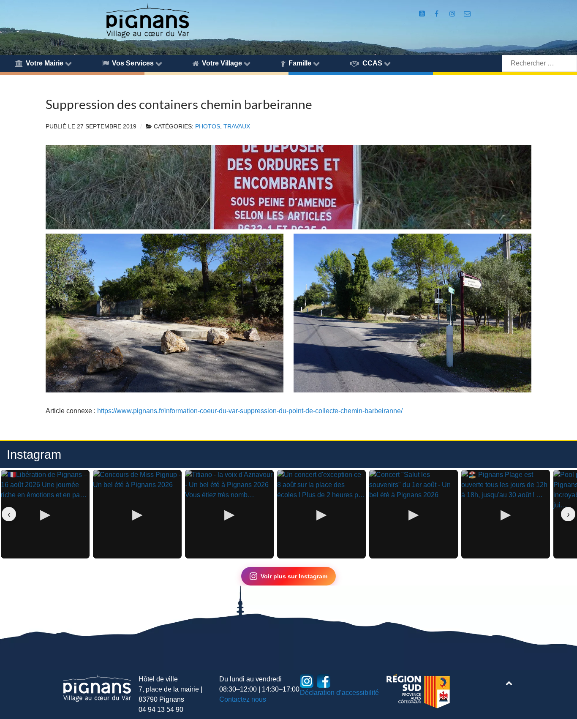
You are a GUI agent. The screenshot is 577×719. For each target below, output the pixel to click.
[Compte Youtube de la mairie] (423, 14)
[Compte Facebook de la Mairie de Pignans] (437, 14)
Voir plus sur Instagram (294, 576)
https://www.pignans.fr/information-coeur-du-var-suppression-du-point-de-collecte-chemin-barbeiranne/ (250, 410)
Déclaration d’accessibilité (339, 692)
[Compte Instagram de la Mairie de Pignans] (453, 14)
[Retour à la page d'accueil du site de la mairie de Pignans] (147, 20)
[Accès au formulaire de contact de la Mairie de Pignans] (467, 14)
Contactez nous (242, 699)
